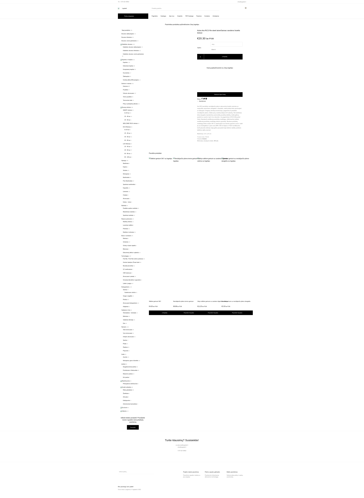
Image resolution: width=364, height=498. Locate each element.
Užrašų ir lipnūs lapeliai (129, 245)
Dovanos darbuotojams (127, 33)
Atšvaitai (125, 397)
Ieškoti (152, 471)
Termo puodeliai (127, 96)
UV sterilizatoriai (127, 269)
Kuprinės (125, 62)
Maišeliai (123, 205)
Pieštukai (125, 228)
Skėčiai (125, 289)
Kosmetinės (126, 73)
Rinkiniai (125, 238)
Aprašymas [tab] (202, 101)
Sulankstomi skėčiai (130, 292)
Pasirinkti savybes (189, 313)
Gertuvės (125, 86)
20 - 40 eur (127, 116)
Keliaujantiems (125, 287)
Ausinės (125, 357)
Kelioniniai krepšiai (128, 66)
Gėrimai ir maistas (126, 83)
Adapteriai (125, 306)
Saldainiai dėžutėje (128, 320)
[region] (220, 80)
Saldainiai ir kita (125, 310)
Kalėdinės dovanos (127, 44)
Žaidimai (125, 347)
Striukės (125, 170)
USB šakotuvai (127, 273)
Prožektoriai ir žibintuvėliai (130, 370)
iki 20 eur (126, 113)
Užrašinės (125, 242)
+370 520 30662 (124, 1)
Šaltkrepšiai (126, 76)
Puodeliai (125, 89)
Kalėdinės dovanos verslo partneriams (133, 54)
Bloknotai (125, 249)
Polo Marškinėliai (127, 181)
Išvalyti (213, 49)
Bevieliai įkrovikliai (128, 266)
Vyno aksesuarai (127, 333)
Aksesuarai (126, 198)
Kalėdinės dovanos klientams (131, 50)
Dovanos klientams (126, 37)
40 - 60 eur (127, 120)
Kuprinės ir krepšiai (127, 59)
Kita (124, 323)
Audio (123, 354)
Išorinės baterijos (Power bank (131, 262)
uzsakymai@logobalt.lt (182, 445)
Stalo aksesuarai (127, 329)
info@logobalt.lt (242, 1)
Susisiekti (133, 427)
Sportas (125, 340)
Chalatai (125, 195)
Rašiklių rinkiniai (127, 221)
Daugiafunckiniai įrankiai (129, 367)
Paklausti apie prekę (220, 94)
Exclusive (124, 407)
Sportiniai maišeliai (128, 215)
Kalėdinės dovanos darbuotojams (132, 47)
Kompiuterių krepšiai (128, 69)
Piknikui (125, 299)
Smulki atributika (126, 387)
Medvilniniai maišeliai (129, 212)
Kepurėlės (125, 188)
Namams (123, 327)
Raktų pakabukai (127, 390)
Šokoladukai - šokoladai (129, 313)
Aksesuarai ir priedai (128, 276)
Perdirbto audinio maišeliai (130, 208)
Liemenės (125, 191)
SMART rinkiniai (127, 110)
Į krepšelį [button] (164, 313)
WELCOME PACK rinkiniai (130, 123)
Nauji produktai (125, 30)
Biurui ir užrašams (126, 235)
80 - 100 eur (127, 157)
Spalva (199, 47)
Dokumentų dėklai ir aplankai (131, 252)
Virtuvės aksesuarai (128, 93)
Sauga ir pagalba (127, 296)
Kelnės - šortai (127, 202)
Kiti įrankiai (126, 377)
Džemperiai (126, 174)
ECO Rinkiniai (127, 127)
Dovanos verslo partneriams (129, 41)
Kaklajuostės (126, 400)
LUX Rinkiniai (126, 143)
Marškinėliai (126, 177)
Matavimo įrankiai (128, 374)
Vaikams (124, 411)
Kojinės (125, 167)
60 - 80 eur (127, 140)
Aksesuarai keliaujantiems (130, 303)
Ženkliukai (126, 393)
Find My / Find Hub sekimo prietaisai (133, 259)
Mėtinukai (125, 316)
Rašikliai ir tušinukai (128, 232)
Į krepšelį (224, 56)
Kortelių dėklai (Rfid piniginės (131, 80)
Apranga (123, 160)
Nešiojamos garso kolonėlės (130, 360)
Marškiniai (126, 163)
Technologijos (125, 256)
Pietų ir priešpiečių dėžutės (130, 104)
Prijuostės (125, 350)
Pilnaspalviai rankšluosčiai (130, 383)
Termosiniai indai (127, 100)
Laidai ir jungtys (127, 283)
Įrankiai (123, 364)
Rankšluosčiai (126, 381)
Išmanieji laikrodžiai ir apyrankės (132, 280)
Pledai (124, 343)
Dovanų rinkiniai (126, 107)
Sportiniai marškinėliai (129, 184)
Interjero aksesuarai (128, 336)
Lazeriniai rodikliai (128, 225)
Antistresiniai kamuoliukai (130, 404)
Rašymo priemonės (126, 219)
